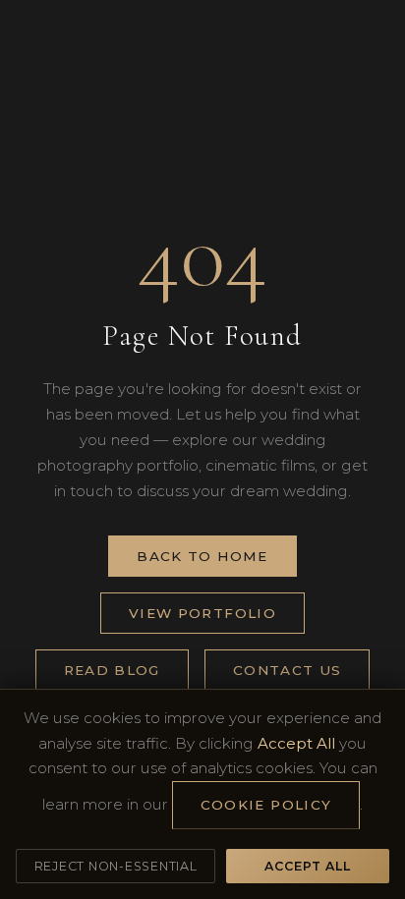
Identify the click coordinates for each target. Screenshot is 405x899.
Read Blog (112, 670)
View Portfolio (202, 613)
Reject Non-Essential (116, 866)
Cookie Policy (266, 805)
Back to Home (202, 556)
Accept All (307, 866)
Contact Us (287, 670)
